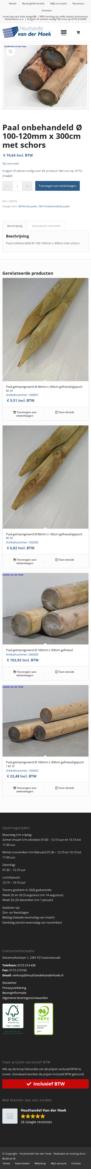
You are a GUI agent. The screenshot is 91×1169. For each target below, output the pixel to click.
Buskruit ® (8, 1158)
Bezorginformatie (33, 3)
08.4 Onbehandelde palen (54, 206)
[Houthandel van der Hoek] (27, 32)
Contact (47, 10)
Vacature (78, 3)
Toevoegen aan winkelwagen (57, 186)
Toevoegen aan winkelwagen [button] (26, 413)
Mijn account (58, 3)
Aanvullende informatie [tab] (46, 226)
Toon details (66, 412)
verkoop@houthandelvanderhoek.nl (37, 975)
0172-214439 (78, 19)
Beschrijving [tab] (14, 226)
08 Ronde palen (27, 206)
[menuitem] (13, 3)
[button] (36, 1116)
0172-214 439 (26, 965)
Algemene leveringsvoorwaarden (25, 998)
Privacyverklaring (14, 988)
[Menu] (63, 32)
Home (13, 3)
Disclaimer (9, 983)
